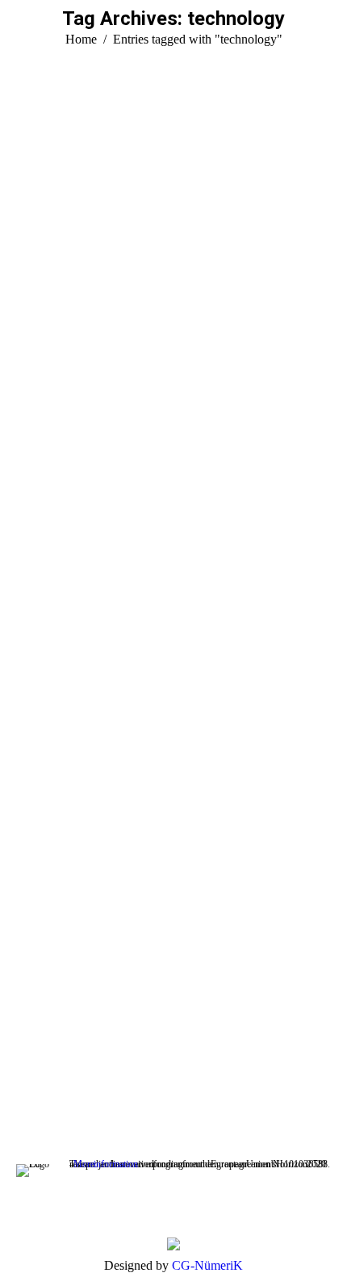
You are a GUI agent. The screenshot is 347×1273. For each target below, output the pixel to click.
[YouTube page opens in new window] (28, 1075)
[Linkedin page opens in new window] (52, 1075)
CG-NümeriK (207, 1265)
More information (105, 1164)
